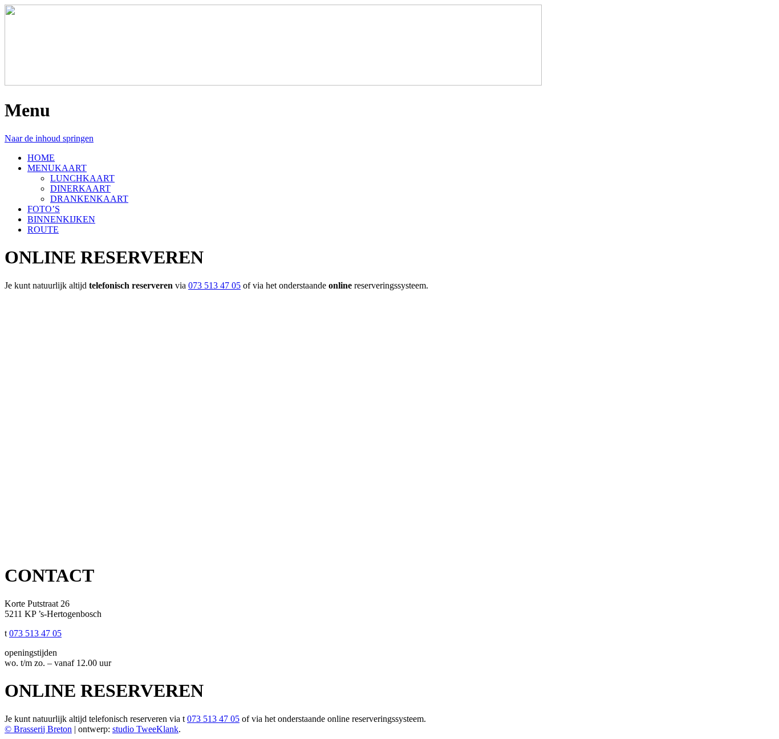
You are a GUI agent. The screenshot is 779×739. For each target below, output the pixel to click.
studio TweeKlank (145, 729)
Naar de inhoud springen (49, 138)
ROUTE (43, 229)
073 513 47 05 (214, 285)
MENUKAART (57, 168)
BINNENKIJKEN (61, 219)
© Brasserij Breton (38, 729)
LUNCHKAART (82, 178)
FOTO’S (43, 209)
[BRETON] (273, 82)
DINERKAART (80, 188)
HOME (41, 158)
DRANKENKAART (89, 199)
